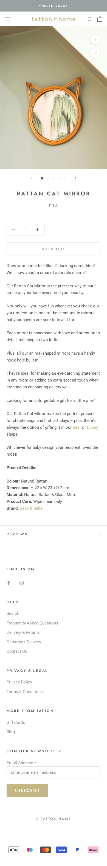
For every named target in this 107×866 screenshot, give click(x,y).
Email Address (21, 762)
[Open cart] (99, 19)
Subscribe (27, 790)
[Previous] (32, 178)
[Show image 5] (65, 178)
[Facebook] (9, 582)
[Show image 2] (48, 178)
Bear (77, 427)
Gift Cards (16, 722)
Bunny (92, 427)
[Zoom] (95, 39)
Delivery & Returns (23, 632)
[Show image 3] (53, 178)
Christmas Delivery (24, 642)
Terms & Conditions (25, 691)
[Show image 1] (42, 178)
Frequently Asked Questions (32, 623)
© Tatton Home (53, 818)
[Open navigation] (7, 19)
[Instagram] (21, 582)
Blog (11, 731)
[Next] (75, 178)
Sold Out (54, 249)
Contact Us (17, 651)
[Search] (90, 19)
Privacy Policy (19, 682)
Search (13, 613)
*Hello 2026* (53, 6)
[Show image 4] (59, 178)
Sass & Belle (31, 508)
